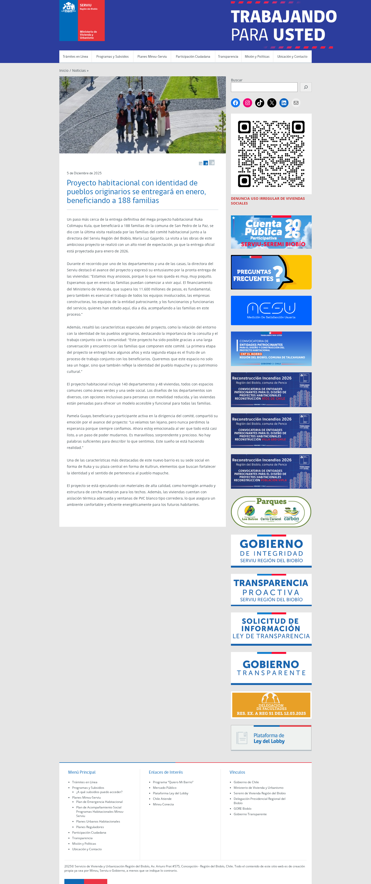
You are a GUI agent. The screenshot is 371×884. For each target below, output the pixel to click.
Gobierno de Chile (246, 782)
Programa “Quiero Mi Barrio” (173, 782)
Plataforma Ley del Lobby (170, 793)
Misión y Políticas (257, 57)
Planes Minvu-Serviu (152, 57)
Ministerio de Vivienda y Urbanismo (258, 787)
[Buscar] (306, 87)
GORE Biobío (242, 808)
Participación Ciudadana (193, 57)
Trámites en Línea (75, 57)
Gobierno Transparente (250, 814)
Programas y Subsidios (112, 57)
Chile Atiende (162, 799)
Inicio (63, 70)
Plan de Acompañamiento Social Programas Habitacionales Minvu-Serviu (100, 811)
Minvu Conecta (163, 804)
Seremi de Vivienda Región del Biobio (260, 793)
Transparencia (228, 57)
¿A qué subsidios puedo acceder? (99, 792)
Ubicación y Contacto (292, 57)
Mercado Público (164, 787)
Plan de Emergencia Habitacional (99, 802)
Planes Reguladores (90, 827)
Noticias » (80, 70)
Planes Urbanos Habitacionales (98, 821)
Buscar (237, 80)
